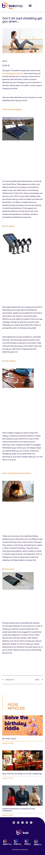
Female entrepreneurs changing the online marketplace (18, 810)
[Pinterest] (27, 822)
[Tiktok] (31, 822)
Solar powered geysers (13, 109)
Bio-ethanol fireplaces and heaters (17, 473)
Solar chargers (10, 361)
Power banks (9, 569)
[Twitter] (18, 822)
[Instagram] (22, 822)
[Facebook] (14, 822)
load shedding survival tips (12, 73)
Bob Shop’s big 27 (9, 738)
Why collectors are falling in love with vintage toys (22, 774)
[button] (30, 5)
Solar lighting (9, 226)
